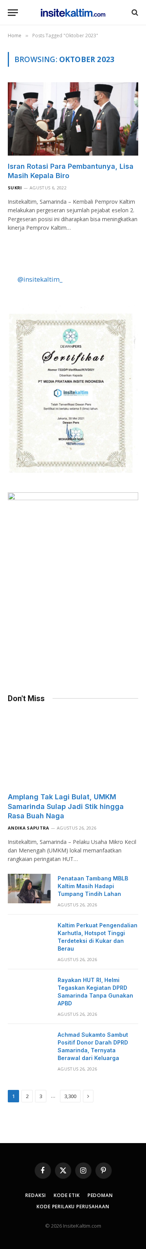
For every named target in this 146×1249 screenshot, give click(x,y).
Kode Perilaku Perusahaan (73, 1206)
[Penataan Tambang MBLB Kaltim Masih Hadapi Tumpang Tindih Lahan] (29, 888)
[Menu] (13, 12)
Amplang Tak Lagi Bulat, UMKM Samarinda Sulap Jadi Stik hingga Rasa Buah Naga (66, 806)
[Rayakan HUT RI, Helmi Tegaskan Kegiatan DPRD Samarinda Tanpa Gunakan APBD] (29, 990)
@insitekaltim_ (40, 279)
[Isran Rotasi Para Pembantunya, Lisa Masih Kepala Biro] (73, 118)
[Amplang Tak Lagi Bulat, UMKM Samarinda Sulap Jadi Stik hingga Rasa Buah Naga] (73, 749)
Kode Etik (67, 1195)
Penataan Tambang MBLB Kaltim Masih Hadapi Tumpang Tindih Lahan (93, 886)
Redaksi (35, 1195)
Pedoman (100, 1195)
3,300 (70, 1096)
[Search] (134, 12)
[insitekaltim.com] (73, 12)
